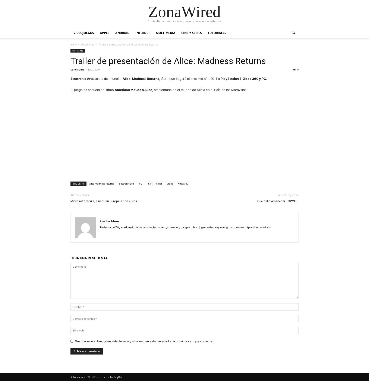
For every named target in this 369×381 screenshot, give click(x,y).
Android (122, 33)
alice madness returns (101, 183)
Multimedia (165, 33)
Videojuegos (83, 33)
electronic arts (126, 183)
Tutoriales (217, 33)
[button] (293, 33)
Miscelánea (87, 44)
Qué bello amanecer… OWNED (278, 201)
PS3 (149, 183)
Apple (104, 33)
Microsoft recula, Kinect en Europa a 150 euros (103, 201)
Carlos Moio (77, 69)
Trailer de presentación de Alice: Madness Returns (168, 61)
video (170, 183)
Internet (142, 33)
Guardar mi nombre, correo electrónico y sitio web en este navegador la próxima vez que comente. (144, 341)
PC (140, 183)
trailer (158, 183)
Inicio (73, 44)
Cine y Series (191, 33)
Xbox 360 (183, 183)
